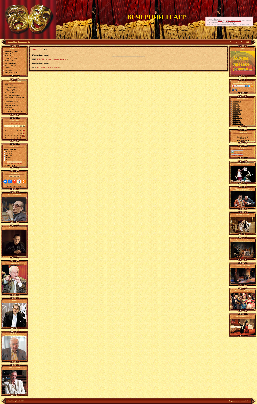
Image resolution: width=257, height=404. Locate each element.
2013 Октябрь (237, 118)
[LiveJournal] (236, 89)
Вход (29, 42)
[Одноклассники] (252, 86)
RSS (247, 42)
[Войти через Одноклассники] (24, 181)
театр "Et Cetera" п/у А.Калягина (11, 106)
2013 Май (236, 116)
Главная (10, 42)
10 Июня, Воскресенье (40, 63)
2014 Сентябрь (238, 124)
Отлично (9, 151)
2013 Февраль (237, 110)
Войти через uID (14, 176)
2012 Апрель (237, 101)
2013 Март (236, 112)
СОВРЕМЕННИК (10, 87)
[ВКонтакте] (246, 86)
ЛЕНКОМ (8, 85)
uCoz (247, 401)
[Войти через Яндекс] (14, 181)
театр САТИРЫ (10, 92)
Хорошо (9, 153)
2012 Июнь (236, 105)
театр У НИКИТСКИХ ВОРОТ (15, 97)
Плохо (8, 157)
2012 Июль (236, 108)
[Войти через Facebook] (10, 181)
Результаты (7, 163)
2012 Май (236, 103)
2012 (40, 49)
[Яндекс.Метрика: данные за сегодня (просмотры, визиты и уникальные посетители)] (237, 152)
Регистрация (22, 42)
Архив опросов (17, 163)
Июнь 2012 (14, 124)
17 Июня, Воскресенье (40, 55)
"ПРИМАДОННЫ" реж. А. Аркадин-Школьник (51, 59)
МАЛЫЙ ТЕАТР (10, 90)
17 (24, 133)
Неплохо (9, 155)
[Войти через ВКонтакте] (5, 181)
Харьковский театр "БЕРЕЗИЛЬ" (11, 102)
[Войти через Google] (19, 181)
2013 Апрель (237, 114)
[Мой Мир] (233, 89)
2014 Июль (236, 120)
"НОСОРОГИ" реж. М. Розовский (47, 67)
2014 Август (237, 122)
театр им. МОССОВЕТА (13, 95)
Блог (15, 42)
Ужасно (8, 160)
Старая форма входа (14, 186)
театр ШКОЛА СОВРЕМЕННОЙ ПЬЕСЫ (13, 110)
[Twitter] (249, 86)
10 (24, 131)
